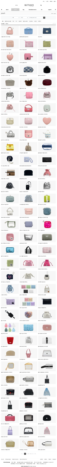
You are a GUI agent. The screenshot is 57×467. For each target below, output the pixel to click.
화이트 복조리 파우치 (23, 346)
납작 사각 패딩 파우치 (23, 294)
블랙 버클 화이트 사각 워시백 (43, 346)
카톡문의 (51, 1)
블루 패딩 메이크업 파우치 (24, 36)
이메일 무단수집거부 (15, 459)
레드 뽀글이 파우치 (4, 346)
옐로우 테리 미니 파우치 (5, 152)
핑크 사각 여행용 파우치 (5, 423)
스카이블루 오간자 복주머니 (42, 398)
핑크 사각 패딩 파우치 (23, 101)
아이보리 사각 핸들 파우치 (5, 449)
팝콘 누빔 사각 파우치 (23, 333)
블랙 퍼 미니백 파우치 (41, 75)
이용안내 (45, 459)
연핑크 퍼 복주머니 (4, 114)
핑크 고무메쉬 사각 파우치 (5, 243)
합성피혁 (20, 21)
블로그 (55, 1)
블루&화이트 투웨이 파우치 (42, 152)
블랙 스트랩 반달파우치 (23, 398)
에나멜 (35, 21)
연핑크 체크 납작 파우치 (42, 256)
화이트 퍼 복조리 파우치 (42, 320)
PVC (16, 21)
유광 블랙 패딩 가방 (41, 385)
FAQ (43, 1)
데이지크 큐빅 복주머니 (42, 101)
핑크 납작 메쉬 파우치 (23, 140)
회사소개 (2, 459)
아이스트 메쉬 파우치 (23, 49)
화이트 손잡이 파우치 (41, 449)
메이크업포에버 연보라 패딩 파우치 (25, 165)
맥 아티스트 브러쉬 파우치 (42, 165)
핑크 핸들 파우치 (22, 359)
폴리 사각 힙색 (3, 320)
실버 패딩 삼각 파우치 (23, 243)
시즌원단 (39, 21)
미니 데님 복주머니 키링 (5, 165)
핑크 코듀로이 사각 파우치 (42, 333)
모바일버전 (54, 459)
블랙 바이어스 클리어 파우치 (24, 436)
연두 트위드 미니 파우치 (42, 204)
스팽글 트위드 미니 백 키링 (5, 36)
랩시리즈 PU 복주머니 (5, 191)
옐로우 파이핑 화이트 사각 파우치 (6, 372)
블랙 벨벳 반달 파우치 (23, 178)
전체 (2, 21)
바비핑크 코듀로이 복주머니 (42, 269)
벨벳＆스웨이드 (25, 21)
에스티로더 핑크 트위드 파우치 (6, 49)
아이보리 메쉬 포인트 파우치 (6, 127)
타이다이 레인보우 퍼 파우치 (24, 320)
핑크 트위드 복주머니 (41, 178)
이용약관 (41, 459)
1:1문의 (47, 1)
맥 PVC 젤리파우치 (41, 230)
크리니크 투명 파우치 (4, 230)
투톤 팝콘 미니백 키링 (41, 140)
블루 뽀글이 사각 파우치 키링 (43, 217)
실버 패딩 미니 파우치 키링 (5, 75)
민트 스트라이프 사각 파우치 (42, 114)
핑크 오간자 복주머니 (41, 436)
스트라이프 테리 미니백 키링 (24, 114)
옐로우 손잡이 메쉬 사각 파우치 (25, 372)
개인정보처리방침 (8, 459)
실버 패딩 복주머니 (41, 191)
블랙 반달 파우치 (41, 423)
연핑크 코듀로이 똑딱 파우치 (24, 217)
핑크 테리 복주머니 (23, 269)
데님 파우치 (40, 36)
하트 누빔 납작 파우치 (23, 307)
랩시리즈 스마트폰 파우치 (24, 191)
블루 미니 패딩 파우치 (4, 256)
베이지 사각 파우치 (4, 385)
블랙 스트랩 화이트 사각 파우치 (43, 372)
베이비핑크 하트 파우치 (42, 127)
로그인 (16, 5)
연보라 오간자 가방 (4, 436)
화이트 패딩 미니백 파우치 (5, 217)
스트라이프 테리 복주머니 (5, 101)
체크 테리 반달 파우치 (23, 75)
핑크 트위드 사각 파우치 (24, 127)
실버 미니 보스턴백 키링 (5, 140)
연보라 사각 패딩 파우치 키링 (24, 230)
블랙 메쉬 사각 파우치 (23, 423)
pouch (55, 13)
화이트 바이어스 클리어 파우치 (43, 359)
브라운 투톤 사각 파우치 (5, 178)
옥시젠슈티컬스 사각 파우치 (5, 88)
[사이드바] (55, 9)
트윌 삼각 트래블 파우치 (42, 307)
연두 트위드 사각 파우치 (5, 269)
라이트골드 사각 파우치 (23, 449)
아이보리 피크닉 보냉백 (42, 294)
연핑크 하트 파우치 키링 (5, 62)
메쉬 (13, 21)
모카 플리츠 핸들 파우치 (24, 152)
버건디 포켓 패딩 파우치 (42, 88)
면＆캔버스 (31, 21)
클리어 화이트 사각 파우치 (24, 385)
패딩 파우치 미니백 (4, 333)
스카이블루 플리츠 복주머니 (24, 204)
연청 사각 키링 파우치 (4, 204)
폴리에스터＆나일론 (8, 21)
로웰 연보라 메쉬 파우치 (42, 62)
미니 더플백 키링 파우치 (24, 256)
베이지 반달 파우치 (4, 359)
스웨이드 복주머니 (4, 294)
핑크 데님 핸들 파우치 (23, 62)
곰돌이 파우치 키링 (23, 88)
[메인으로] (1, 9)
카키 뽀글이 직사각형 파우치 (42, 243)
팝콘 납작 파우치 (4, 307)
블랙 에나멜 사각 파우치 (5, 398)
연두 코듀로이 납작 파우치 (42, 49)
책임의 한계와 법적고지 (23, 459)
